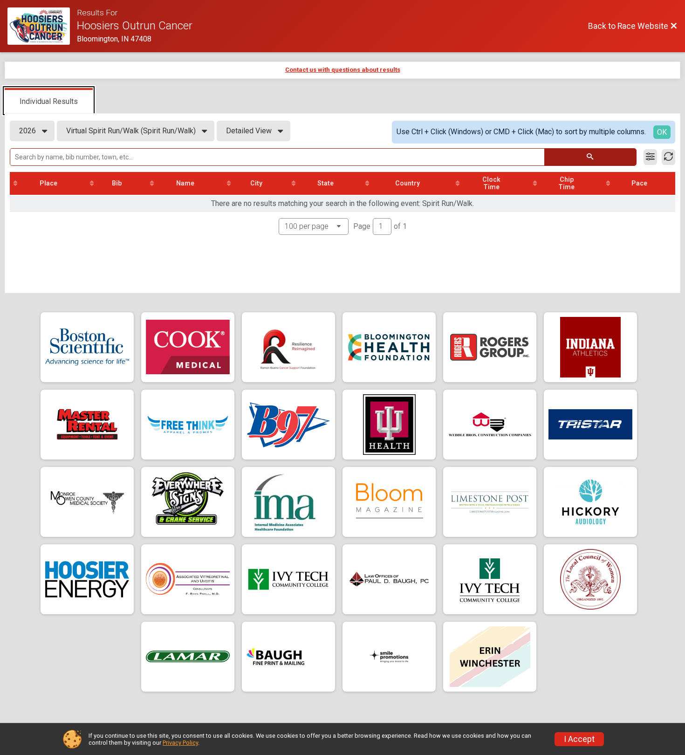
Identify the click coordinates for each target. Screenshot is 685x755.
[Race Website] (42, 26)
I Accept (579, 739)
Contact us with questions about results (342, 69)
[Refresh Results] (668, 157)
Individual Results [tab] (49, 101)
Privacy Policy (180, 742)
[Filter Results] (650, 157)
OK (662, 132)
